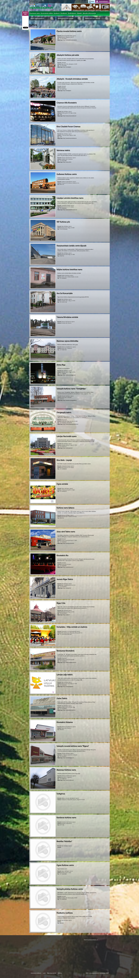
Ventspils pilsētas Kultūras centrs (70, 889)
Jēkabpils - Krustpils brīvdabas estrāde (72, 79)
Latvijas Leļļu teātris (65, 675)
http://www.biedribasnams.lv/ (70, 209)
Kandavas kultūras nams (66, 818)
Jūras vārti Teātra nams (66, 532)
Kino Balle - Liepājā (64, 460)
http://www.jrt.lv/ (67, 588)
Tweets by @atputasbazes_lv (91, 939)
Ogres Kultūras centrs (65, 865)
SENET (107, 973)
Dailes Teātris (62, 699)
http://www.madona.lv (68, 780)
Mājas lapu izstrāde (51, 973)
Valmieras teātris (63, 151)
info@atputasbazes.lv (34, 9)
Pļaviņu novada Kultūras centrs (69, 31)
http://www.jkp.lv (67, 67)
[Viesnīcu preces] (85, 10)
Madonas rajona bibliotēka (67, 341)
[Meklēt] (52, 18)
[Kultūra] (41, 10)
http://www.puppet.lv (68, 686)
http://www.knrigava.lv (68, 757)
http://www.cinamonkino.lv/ (69, 116)
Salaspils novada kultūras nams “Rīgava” (73, 746)
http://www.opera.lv (67, 448)
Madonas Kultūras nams (66, 770)
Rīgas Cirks (61, 603)
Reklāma (60, 973)
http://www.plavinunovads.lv (70, 40)
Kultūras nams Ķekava (65, 508)
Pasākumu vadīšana (65, 913)
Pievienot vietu (25, 13)
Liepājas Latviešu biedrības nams (70, 198)
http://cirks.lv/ (66, 615)
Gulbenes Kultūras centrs (67, 174)
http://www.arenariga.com (69, 375)
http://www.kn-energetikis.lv (69, 400)
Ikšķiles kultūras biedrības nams (69, 270)
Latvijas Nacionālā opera (66, 436)
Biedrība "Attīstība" (64, 842)
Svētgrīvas (61, 794)
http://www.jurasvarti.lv (68, 543)
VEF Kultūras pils (63, 222)
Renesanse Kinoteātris (65, 651)
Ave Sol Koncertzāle (65, 293)
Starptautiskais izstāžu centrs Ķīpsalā (71, 246)
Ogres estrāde (62, 484)
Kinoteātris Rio (62, 556)
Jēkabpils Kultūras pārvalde (68, 55)
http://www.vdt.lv (67, 162)
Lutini (44, 973)
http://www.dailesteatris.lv (69, 710)
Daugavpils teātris (64, 413)
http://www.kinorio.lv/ (68, 567)
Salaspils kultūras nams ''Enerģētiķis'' (71, 389)
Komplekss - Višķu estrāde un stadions (72, 627)
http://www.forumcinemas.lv (70, 138)
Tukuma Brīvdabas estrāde (67, 317)
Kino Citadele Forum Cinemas (68, 127)
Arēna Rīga (61, 365)
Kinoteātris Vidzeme (65, 722)
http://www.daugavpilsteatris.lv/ (70, 424)
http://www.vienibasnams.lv (69, 662)
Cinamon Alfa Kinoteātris (67, 103)
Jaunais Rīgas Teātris (65, 579)
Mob (92, 1)
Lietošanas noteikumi (36, 973)
